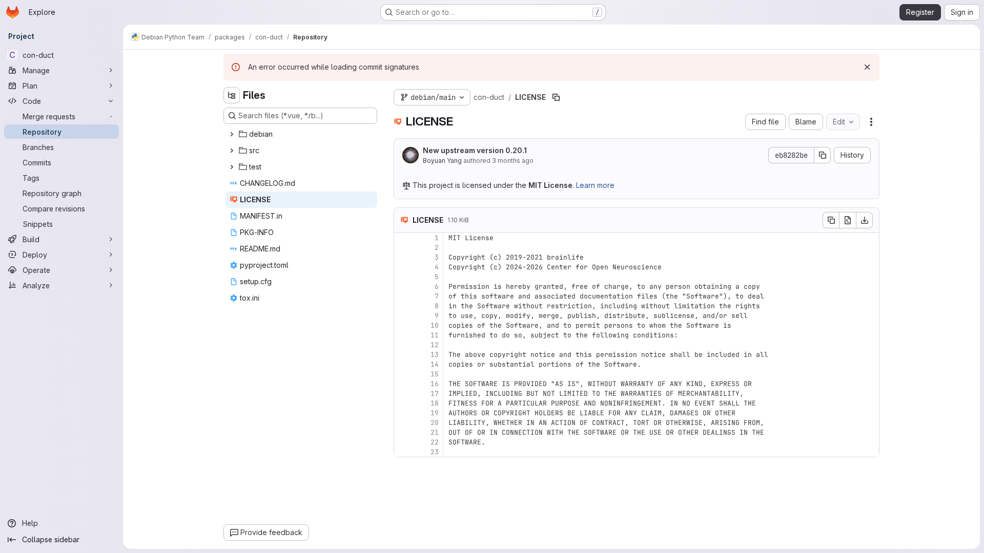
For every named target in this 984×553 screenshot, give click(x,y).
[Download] (864, 220)
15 (434, 374)
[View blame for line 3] (402, 257)
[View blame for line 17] (402, 393)
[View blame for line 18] (402, 403)
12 (434, 345)
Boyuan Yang (442, 160)
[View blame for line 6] (402, 286)
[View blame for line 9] (402, 316)
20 (434, 422)
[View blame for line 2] (402, 247)
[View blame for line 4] (402, 267)
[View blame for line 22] (402, 442)
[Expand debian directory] (231, 134)
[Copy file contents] (831, 220)
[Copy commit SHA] (822, 155)
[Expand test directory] (231, 167)
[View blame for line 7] (402, 296)
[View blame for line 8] (402, 306)
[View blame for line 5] (402, 277)
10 (434, 325)
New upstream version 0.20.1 (475, 150)
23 (434, 452)
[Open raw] (847, 220)
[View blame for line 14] (402, 364)
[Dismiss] (867, 67)
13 (434, 354)
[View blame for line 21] (402, 432)
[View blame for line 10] (402, 325)
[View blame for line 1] (402, 238)
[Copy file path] (556, 97)
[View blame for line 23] (402, 452)
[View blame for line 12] (402, 345)
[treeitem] (301, 134)
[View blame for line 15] (402, 374)
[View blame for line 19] (402, 413)
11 (434, 335)
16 (434, 383)
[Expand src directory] (231, 150)
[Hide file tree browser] (231, 95)
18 (434, 403)
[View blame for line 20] (402, 423)
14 (434, 364)
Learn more (595, 185)
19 (434, 413)
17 (434, 393)
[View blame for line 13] (402, 354)
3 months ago (513, 160)
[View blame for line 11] (402, 335)
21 (434, 432)
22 (434, 442)
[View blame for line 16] (402, 384)
